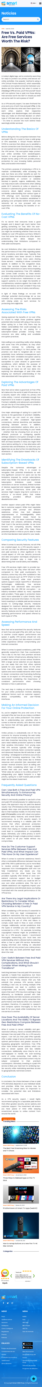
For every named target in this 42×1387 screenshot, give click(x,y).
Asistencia (5, 1326)
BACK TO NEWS (8, 1119)
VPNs (33, 106)
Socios (25, 1358)
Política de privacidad (9, 1348)
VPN (3, 29)
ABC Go (25, 1328)
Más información (28, 1352)
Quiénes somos (7, 1320)
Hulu (24, 1320)
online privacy (24, 229)
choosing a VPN (8, 91)
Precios (4, 1334)
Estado (4, 1354)
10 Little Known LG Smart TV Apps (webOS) (20, 1208)
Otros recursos (6, 1363)
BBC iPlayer (26, 1326)
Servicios (5, 1322)
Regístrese (5, 1332)
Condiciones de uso (8, 1351)
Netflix (24, 1316)
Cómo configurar (7, 1328)
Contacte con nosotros (9, 1357)
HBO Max (25, 1322)
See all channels (28, 1332)
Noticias (4, 1338)
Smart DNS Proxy (8, 1145)
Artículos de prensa (29, 1366)
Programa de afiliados (30, 1369)
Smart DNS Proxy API (29, 1355)
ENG (33, 3)
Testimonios (6, 1360)
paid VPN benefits (9, 814)
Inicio (3, 1316)
